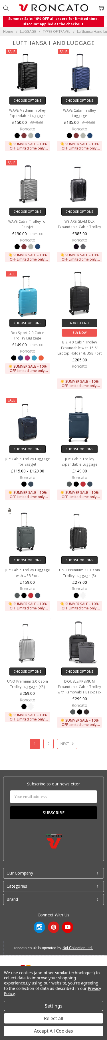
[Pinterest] (53, 927)
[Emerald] (34, 358)
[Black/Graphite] (76, 246)
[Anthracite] (69, 484)
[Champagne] (83, 135)
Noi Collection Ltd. (77, 948)
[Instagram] (39, 927)
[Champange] (31, 135)
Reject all (53, 1018)
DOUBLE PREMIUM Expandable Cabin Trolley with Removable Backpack (79, 687)
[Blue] (38, 135)
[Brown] (86, 712)
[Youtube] (67, 927)
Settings (53, 1006)
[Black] (17, 135)
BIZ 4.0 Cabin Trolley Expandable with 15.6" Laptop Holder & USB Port (79, 347)
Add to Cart (79, 323)
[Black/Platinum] (83, 246)
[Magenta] (27, 358)
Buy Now (79, 333)
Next (65, 743)
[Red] (24, 135)
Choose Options (27, 101)
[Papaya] (41, 358)
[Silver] (83, 595)
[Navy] (20, 358)
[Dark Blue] (31, 484)
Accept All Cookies (53, 1031)
